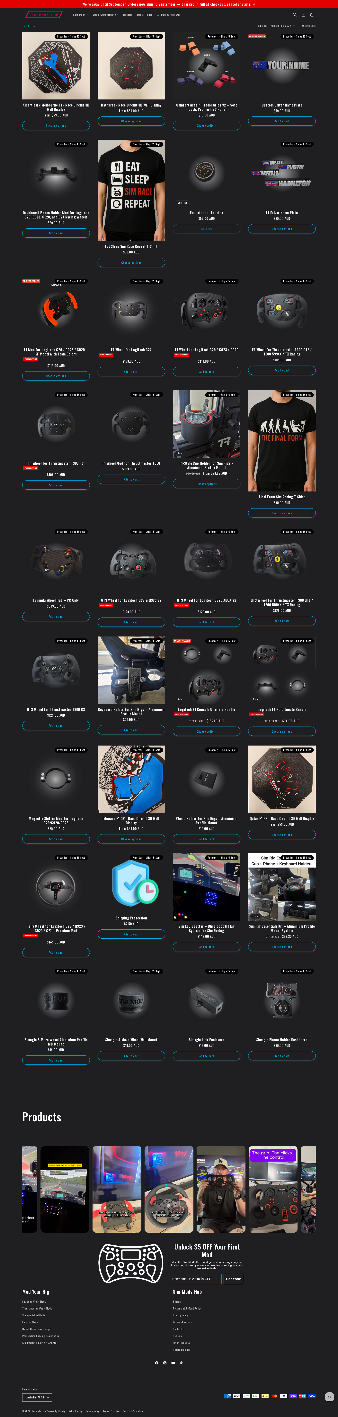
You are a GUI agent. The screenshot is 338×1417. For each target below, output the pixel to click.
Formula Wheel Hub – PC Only (56, 600)
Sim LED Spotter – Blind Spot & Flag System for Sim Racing (207, 928)
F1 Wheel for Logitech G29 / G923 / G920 (206, 349)
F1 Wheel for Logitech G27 (131, 349)
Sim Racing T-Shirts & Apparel (39, 1343)
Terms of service (182, 1322)
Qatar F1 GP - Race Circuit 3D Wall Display (282, 818)
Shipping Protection (131, 918)
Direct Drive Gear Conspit (37, 1329)
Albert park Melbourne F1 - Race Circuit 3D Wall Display (56, 107)
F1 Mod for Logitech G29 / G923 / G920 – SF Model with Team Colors (56, 351)
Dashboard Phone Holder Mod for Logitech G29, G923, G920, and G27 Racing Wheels (56, 214)
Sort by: (262, 25)
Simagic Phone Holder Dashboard (282, 1039)
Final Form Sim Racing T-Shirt (282, 497)
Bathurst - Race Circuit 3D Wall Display (131, 105)
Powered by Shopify (56, 1411)
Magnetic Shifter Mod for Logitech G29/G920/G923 (56, 820)
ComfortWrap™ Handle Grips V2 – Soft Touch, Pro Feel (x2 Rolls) (206, 107)
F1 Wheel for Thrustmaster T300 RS (56, 463)
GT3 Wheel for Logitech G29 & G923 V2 (131, 600)
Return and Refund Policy (187, 1308)
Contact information (133, 1411)
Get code (233, 1279)
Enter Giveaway (181, 1343)
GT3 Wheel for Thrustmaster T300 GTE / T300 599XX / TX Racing (282, 602)
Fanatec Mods (30, 1322)
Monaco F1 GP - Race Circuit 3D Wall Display (131, 820)
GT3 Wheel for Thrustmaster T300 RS (56, 709)
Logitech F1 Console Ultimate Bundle (206, 709)
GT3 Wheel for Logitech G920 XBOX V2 (206, 600)
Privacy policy (180, 1315)
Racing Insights (181, 1349)
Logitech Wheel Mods (34, 1301)
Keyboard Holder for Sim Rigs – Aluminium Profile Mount (131, 711)
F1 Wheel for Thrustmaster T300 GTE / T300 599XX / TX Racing (282, 351)
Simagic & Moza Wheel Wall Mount (131, 1039)
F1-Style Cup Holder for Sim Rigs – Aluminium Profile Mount (207, 465)
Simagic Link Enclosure (206, 1039)
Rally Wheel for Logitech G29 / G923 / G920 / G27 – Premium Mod (56, 928)
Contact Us (179, 1329)
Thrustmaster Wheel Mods (37, 1308)
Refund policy (75, 1411)
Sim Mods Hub (38, 1411)
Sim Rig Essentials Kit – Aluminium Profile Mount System (282, 928)
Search (177, 1301)
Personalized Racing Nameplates (40, 1336)
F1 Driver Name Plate (282, 212)
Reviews (177, 1336)
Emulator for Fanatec (206, 212)
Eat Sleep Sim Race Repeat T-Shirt (131, 246)
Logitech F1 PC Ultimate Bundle (282, 709)
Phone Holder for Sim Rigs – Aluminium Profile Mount (206, 820)
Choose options (56, 125)
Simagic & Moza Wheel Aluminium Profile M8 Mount (56, 1041)
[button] (81, 15)
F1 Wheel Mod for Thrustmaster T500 (131, 463)
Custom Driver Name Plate (282, 105)
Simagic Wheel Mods (33, 1315)
